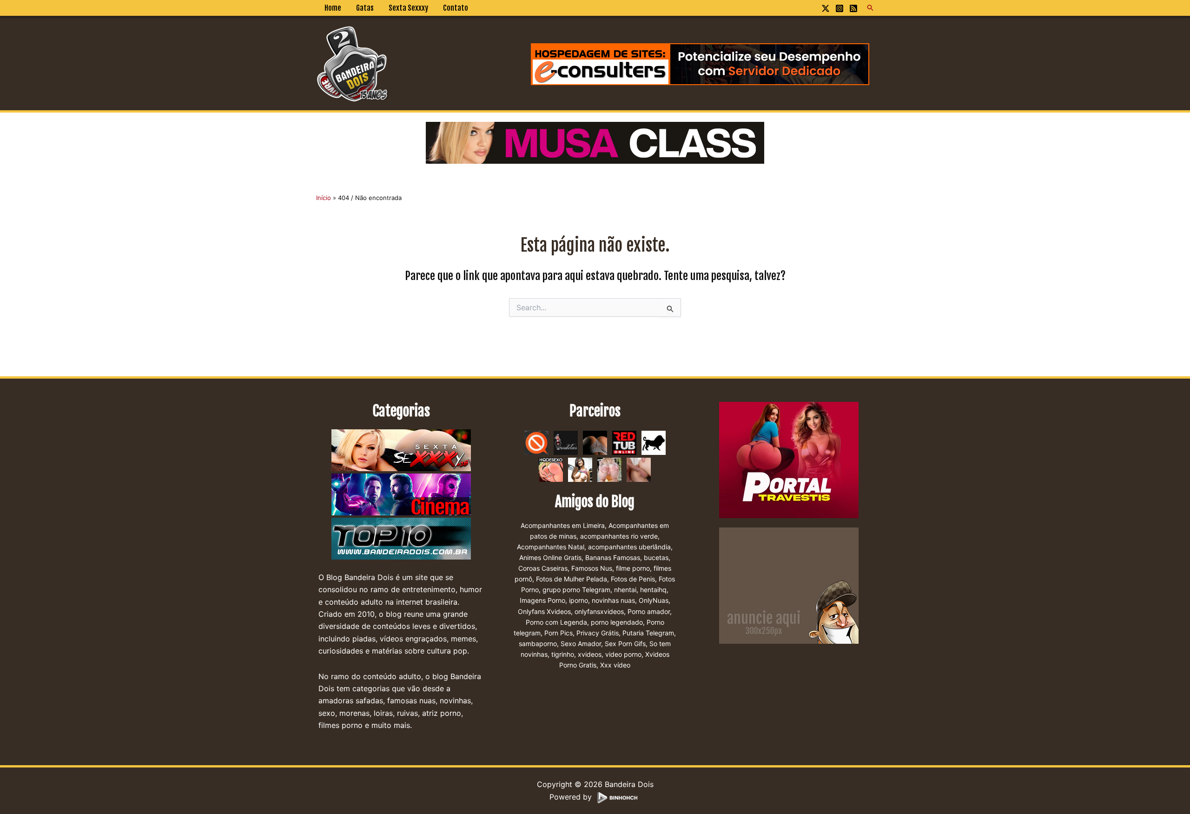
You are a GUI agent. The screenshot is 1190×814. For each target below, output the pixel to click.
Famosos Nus (591, 568)
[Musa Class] (595, 142)
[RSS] (853, 8)
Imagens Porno (542, 600)
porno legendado (617, 622)
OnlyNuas (653, 600)
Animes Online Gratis (550, 557)
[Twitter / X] (825, 8)
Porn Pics (558, 633)
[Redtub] (624, 442)
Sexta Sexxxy (408, 8)
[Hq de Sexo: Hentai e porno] (550, 469)
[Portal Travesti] (789, 459)
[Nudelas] (565, 442)
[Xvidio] (638, 469)
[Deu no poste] (653, 442)
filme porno (633, 568)
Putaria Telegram (648, 633)
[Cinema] (401, 495)
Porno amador (649, 611)
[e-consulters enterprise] (700, 63)
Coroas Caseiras (543, 568)
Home (332, 8)
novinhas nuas (613, 600)
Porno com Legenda (556, 622)
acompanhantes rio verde (619, 536)
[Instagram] (839, 8)
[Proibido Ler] (536, 442)
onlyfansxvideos (599, 611)
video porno (623, 654)
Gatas (365, 8)
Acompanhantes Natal (550, 547)
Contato (455, 8)
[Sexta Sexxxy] (401, 450)
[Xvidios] (580, 469)
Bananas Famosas (612, 557)
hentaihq (653, 590)
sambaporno (538, 643)
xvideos (590, 654)
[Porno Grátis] (609, 469)
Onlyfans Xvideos (544, 611)
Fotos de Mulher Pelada (571, 579)
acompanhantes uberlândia (629, 547)
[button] (870, 8)
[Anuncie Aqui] (789, 584)
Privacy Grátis (597, 633)
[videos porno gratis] (595, 442)
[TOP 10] (401, 539)
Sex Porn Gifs (625, 643)
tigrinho (562, 654)
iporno (578, 600)
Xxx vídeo (615, 665)
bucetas (656, 557)
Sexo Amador (581, 643)
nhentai (625, 590)
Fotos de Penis (633, 579)
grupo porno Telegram (576, 590)
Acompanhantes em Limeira (563, 525)
